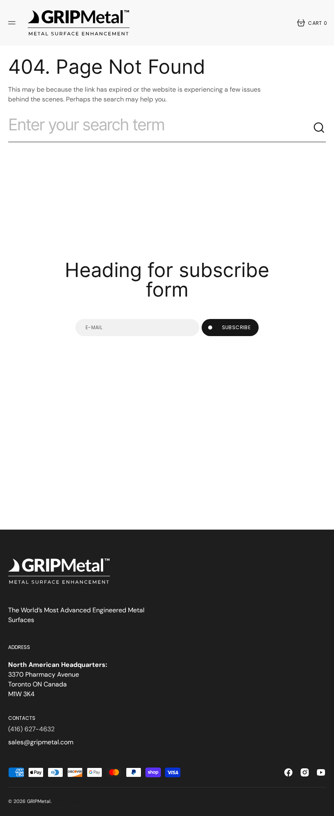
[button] (13, 23)
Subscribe (236, 327)
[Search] (319, 127)
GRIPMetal (39, 801)
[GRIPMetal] (79, 23)
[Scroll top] (324, 806)
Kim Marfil (90, 802)
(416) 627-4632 (31, 729)
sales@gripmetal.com (40, 742)
